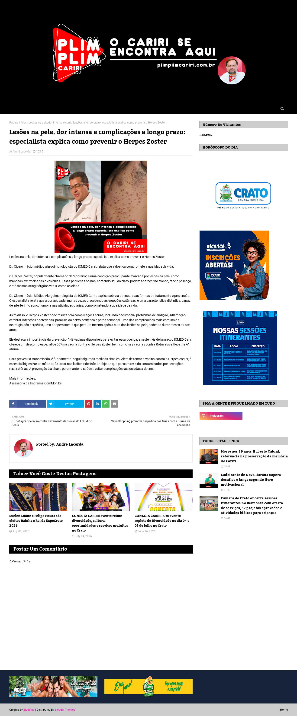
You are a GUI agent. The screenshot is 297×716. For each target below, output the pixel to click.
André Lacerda (22, 151)
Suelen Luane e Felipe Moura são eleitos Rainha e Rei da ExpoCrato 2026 (36, 521)
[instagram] (221, 416)
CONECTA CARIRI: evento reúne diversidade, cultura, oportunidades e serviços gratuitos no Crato (100, 523)
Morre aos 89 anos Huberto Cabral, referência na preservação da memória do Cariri (254, 456)
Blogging (29, 709)
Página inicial (17, 122)
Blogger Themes (65, 709)
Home (284, 709)
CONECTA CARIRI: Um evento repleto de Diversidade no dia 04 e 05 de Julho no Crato (162, 521)
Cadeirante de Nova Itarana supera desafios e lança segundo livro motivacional (251, 480)
